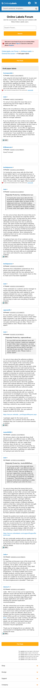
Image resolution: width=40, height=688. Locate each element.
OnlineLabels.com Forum (10, 51)
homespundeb (7, 73)
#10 (4, 434)
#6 (4, 266)
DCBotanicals (7, 147)
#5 (4, 191)
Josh (4, 97)
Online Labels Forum (20, 17)
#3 (4, 149)
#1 (4, 75)
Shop (3, 666)
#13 (4, 589)
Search (20, 33)
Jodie (5, 554)
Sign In (18, 43)
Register (11, 45)
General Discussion (8, 53)
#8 (4, 312)
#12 (4, 557)
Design (4, 672)
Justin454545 (7, 432)
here (4, 617)
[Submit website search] (36, 9)
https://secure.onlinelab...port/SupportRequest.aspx (20, 414)
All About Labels (26, 51)
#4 (4, 169)
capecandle (6, 310)
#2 (4, 99)
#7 (4, 286)
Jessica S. (6, 587)
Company (5, 685)
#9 (4, 334)
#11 (4, 460)
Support (4, 678)
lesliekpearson (8, 167)
